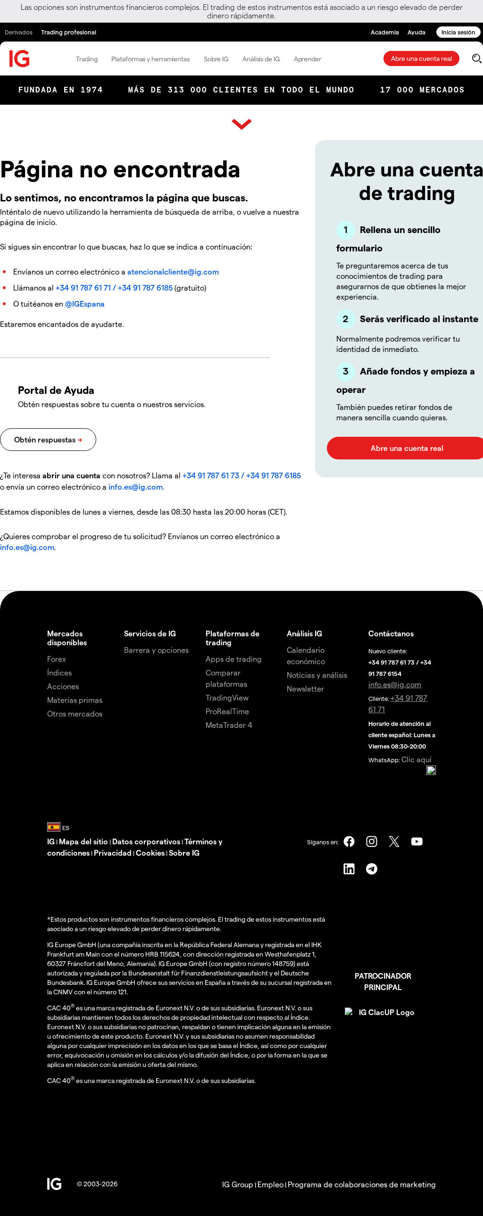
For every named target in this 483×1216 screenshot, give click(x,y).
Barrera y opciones (156, 649)
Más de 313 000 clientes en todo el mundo (241, 90)
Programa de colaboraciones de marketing (362, 1184)
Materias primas (74, 699)
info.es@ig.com (135, 486)
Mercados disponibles (67, 638)
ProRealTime (227, 711)
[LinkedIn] (349, 869)
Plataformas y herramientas (150, 59)
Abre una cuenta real (421, 58)
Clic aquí (416, 759)
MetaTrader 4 (229, 724)
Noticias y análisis (317, 674)
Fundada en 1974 (60, 90)
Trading (86, 59)
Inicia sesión (458, 31)
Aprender (307, 59)
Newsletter (305, 688)
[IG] (19, 58)
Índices (59, 672)
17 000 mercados (422, 90)
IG (51, 841)
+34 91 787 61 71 (83, 287)
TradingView (227, 697)
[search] (476, 58)
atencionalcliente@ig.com (173, 271)
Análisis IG (304, 633)
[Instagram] (371, 841)
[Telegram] (371, 869)
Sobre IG (216, 59)
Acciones (63, 686)
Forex (56, 658)
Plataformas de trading (232, 638)
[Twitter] (394, 841)
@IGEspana (85, 303)
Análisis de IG (261, 59)
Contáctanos (391, 633)
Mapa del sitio (83, 841)
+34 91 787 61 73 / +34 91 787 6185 (242, 475)
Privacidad (113, 852)
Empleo (270, 1184)
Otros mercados (74, 713)
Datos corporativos (146, 841)
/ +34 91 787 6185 (142, 287)
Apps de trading (234, 658)
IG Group (237, 1184)
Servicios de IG (150, 633)
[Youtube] (417, 841)
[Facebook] (349, 841)
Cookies (150, 852)
